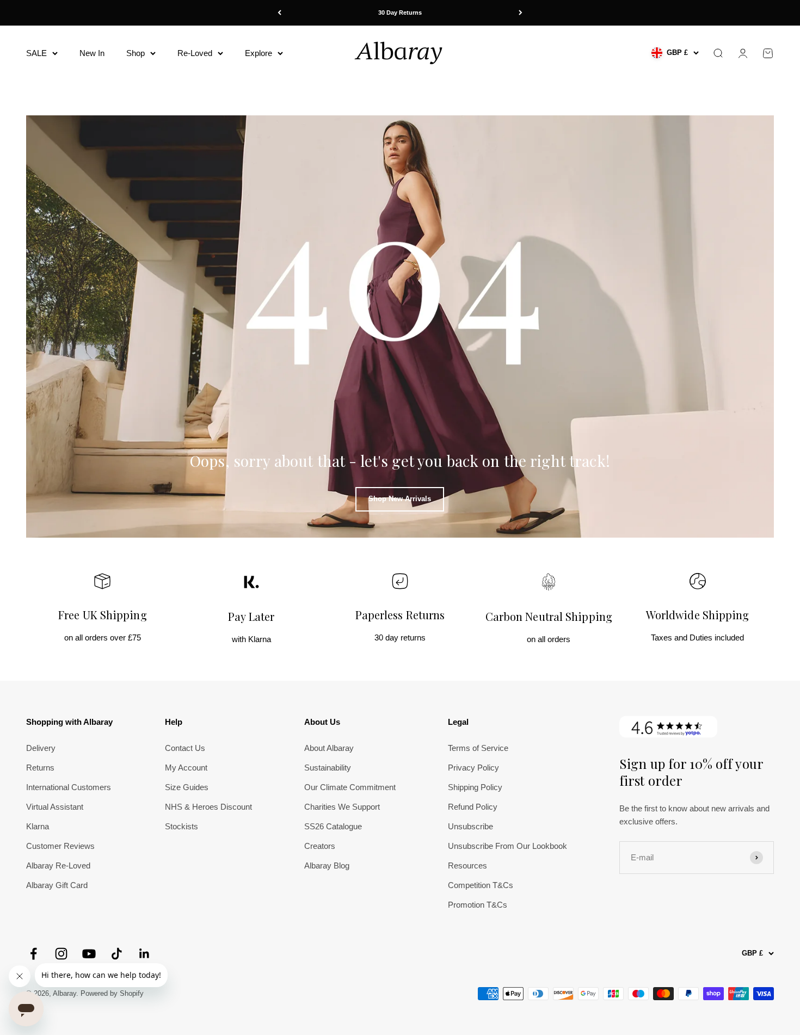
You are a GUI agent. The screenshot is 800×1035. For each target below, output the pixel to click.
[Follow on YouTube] (89, 953)
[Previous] (279, 13)
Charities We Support (342, 806)
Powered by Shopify (112, 993)
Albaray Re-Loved (58, 865)
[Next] (520, 13)
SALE (36, 52)
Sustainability (327, 767)
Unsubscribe (470, 826)
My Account (186, 767)
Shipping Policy (475, 787)
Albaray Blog (326, 865)
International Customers (68, 787)
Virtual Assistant (54, 806)
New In (91, 52)
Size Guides (186, 787)
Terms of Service (478, 748)
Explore (258, 52)
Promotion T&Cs (477, 904)
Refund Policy (472, 806)
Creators (319, 846)
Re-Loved (194, 52)
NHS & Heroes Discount (208, 806)
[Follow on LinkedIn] (144, 953)
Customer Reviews (60, 846)
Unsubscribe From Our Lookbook (507, 846)
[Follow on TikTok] (116, 953)
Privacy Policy (473, 767)
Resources (467, 865)
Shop (135, 52)
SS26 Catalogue (333, 826)
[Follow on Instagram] (61, 953)
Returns (40, 767)
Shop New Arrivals (399, 499)
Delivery (41, 748)
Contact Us (185, 748)
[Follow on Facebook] (33, 953)
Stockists (181, 826)
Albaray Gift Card (57, 885)
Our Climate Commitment (350, 787)
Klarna (37, 826)
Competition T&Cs (480, 885)
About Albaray (329, 748)
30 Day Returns (400, 12)
